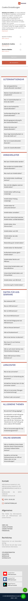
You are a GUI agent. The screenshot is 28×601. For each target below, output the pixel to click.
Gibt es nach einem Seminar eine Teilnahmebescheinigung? (13, 350)
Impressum (5, 31)
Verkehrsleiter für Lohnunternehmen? (10, 207)
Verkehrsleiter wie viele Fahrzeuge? (11, 237)
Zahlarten (5, 554)
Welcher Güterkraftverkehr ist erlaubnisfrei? (13, 94)
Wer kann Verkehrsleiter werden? (14, 161)
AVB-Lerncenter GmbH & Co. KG (11, 486)
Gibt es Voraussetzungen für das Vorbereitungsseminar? (13, 429)
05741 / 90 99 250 (9, 499)
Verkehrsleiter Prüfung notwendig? (10, 200)
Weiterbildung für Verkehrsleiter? (14, 243)
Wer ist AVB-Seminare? (10, 311)
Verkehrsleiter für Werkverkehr (13, 248)
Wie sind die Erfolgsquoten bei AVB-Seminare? (13, 322)
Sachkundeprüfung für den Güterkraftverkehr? (12, 114)
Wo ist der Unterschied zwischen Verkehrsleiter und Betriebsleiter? (14, 218)
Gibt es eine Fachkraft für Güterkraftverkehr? (11, 107)
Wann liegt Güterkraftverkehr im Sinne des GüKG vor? (13, 135)
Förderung (5, 531)
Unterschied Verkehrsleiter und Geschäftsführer (13, 267)
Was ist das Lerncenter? (11, 372)
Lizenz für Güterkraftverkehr (12, 148)
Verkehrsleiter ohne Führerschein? (10, 225)
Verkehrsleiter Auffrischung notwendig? (12, 193)
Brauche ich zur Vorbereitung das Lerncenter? (14, 377)
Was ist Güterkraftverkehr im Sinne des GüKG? (12, 101)
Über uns (5, 525)
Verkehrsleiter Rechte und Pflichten (11, 260)
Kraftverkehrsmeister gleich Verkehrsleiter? (12, 253)
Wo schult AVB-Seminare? (11, 316)
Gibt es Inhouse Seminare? (12, 327)
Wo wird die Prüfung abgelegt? (13, 411)
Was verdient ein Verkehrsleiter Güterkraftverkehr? (13, 167)
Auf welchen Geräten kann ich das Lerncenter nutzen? (14, 384)
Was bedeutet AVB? (9, 301)
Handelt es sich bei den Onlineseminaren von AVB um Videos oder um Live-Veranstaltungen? (13, 458)
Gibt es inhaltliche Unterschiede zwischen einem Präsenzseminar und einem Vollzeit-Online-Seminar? (13, 447)
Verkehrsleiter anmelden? (11, 212)
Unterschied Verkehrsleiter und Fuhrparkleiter (13, 274)
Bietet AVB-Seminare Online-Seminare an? (12, 357)
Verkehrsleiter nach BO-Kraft (12, 280)
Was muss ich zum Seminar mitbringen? (12, 343)
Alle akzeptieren (14, 62)
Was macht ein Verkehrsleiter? (13, 173)
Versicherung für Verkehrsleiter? (13, 285)
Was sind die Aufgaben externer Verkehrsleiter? (13, 186)
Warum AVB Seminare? (11, 306)
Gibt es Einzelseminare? (11, 332)
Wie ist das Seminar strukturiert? (13, 337)
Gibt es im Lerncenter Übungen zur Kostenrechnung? (13, 391)
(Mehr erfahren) (5, 38)
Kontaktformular (10, 503)
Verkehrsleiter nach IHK (11, 231)
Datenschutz (6, 558)
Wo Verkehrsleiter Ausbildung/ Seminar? (13, 179)
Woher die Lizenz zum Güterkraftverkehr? (10, 128)
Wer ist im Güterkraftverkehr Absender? (12, 142)
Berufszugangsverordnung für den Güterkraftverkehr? (13, 121)
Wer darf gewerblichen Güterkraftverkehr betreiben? (12, 87)
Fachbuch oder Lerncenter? (12, 397)
